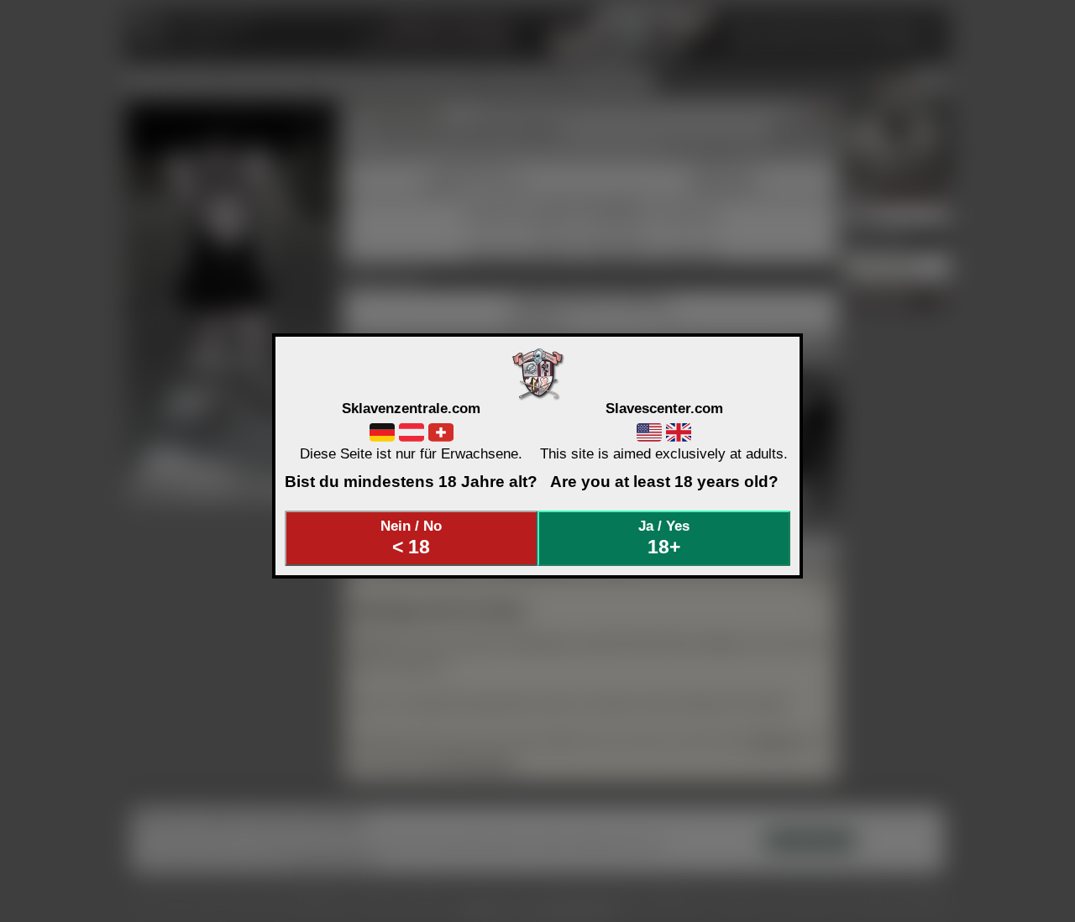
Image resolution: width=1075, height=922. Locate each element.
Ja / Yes (664, 537)
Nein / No (411, 537)
